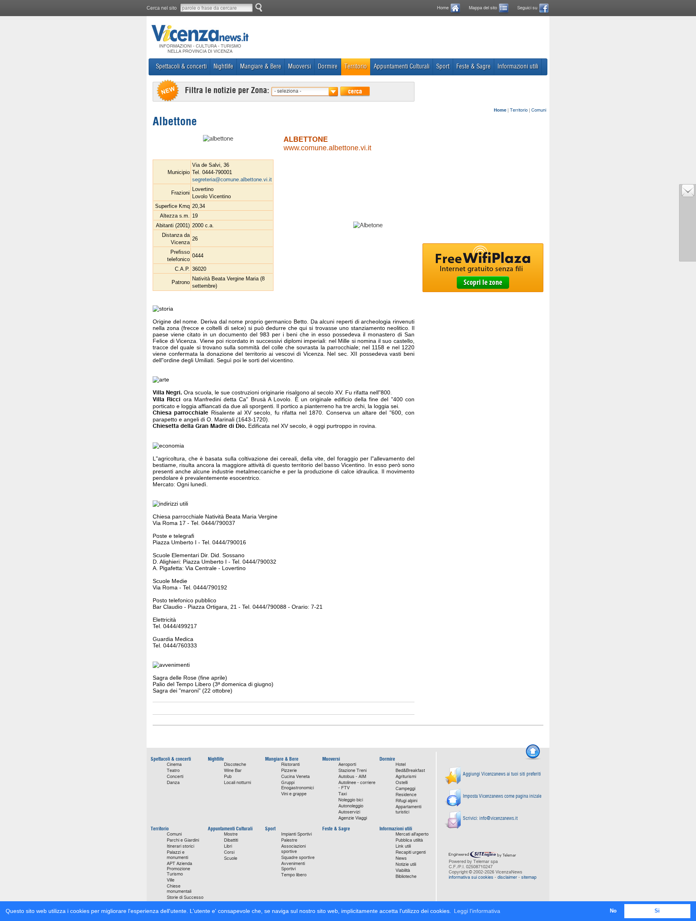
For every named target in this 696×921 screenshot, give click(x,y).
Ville (170, 880)
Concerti (175, 776)
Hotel (401, 764)
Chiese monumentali (179, 889)
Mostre (231, 834)
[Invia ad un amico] (688, 195)
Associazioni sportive (293, 849)
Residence (406, 794)
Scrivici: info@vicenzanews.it (490, 818)
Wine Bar (233, 770)
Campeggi (405, 788)
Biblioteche (406, 876)
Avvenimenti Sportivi (293, 866)
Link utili (403, 846)
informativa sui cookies (471, 877)
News (401, 858)
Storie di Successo (185, 897)
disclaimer (507, 877)
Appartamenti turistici (408, 809)
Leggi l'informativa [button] (477, 911)
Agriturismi (406, 776)
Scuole (230, 858)
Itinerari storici (180, 846)
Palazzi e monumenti (177, 855)
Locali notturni (237, 782)
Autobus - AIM (352, 776)
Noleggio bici (350, 800)
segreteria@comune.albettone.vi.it (232, 179)
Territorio (519, 110)
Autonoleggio (350, 806)
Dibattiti (231, 840)
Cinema (174, 764)
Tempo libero (294, 874)
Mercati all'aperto (412, 834)
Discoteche (235, 764)
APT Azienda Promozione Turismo (179, 869)
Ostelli (402, 782)
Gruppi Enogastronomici (297, 785)
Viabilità (403, 870)
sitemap (528, 877)
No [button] (613, 911)
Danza (173, 782)
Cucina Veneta (295, 776)
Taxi (342, 794)
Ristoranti (290, 764)
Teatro (173, 770)
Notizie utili (406, 864)
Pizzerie (289, 770)
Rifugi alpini (406, 800)
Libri (228, 846)
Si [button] (657, 911)
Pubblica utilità (409, 840)
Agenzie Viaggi (352, 818)
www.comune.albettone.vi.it (327, 148)
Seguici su (527, 7)
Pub (228, 776)
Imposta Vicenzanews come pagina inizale (502, 796)
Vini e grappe (294, 794)
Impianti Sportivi (296, 834)
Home (443, 7)
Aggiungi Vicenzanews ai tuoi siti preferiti (502, 774)
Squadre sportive (298, 857)
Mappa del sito (483, 7)
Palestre (289, 840)
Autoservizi (349, 812)
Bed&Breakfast (410, 770)
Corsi (229, 852)
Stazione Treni (352, 770)
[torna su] (532, 758)
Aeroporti (347, 764)
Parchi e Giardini (183, 840)
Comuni (538, 110)
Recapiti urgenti (411, 852)
